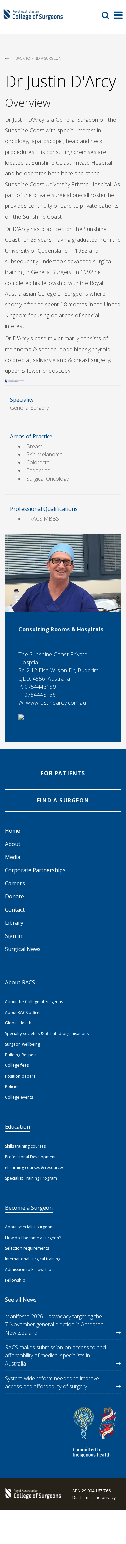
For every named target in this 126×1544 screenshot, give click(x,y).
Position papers (20, 1076)
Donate (14, 896)
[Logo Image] (33, 17)
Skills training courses (25, 1146)
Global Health (18, 1023)
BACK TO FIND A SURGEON (38, 58)
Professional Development (30, 1157)
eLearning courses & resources (34, 1167)
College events (19, 1097)
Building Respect (21, 1055)
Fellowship (15, 1280)
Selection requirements (27, 1248)
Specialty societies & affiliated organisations (47, 1034)
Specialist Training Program (31, 1178)
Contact (15, 909)
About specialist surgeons (29, 1227)
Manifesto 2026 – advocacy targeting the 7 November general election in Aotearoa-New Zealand (55, 1324)
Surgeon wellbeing (22, 1044)
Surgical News (23, 949)
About (12, 844)
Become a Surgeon (29, 1207)
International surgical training (32, 1259)
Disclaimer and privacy (94, 1497)
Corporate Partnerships (35, 870)
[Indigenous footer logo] (96, 1433)
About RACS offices (23, 1012)
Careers (15, 883)
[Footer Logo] (32, 1494)
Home (12, 830)
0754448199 (40, 686)
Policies (12, 1086)
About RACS (20, 982)
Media (12, 857)
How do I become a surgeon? (33, 1238)
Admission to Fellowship (28, 1269)
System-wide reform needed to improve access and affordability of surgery (52, 1382)
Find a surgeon (63, 800)
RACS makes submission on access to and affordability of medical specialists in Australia (55, 1355)
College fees (17, 1065)
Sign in (13, 936)
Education (17, 1126)
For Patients (63, 773)
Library (14, 922)
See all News (21, 1299)
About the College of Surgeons (34, 1002)
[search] (108, 15)
